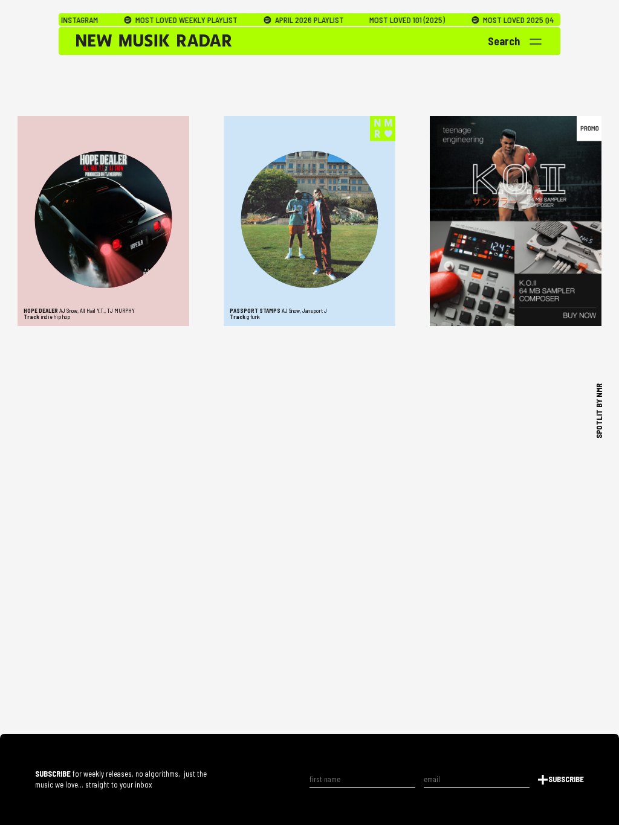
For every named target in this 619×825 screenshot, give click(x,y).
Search (504, 41)
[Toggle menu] (536, 42)
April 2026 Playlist (284, 20)
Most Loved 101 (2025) (383, 20)
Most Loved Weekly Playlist (162, 20)
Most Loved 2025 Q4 (493, 20)
